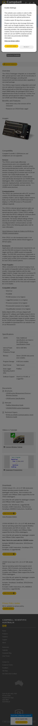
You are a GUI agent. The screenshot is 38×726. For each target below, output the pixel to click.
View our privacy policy (12, 41)
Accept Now (11, 46)
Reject (26, 47)
